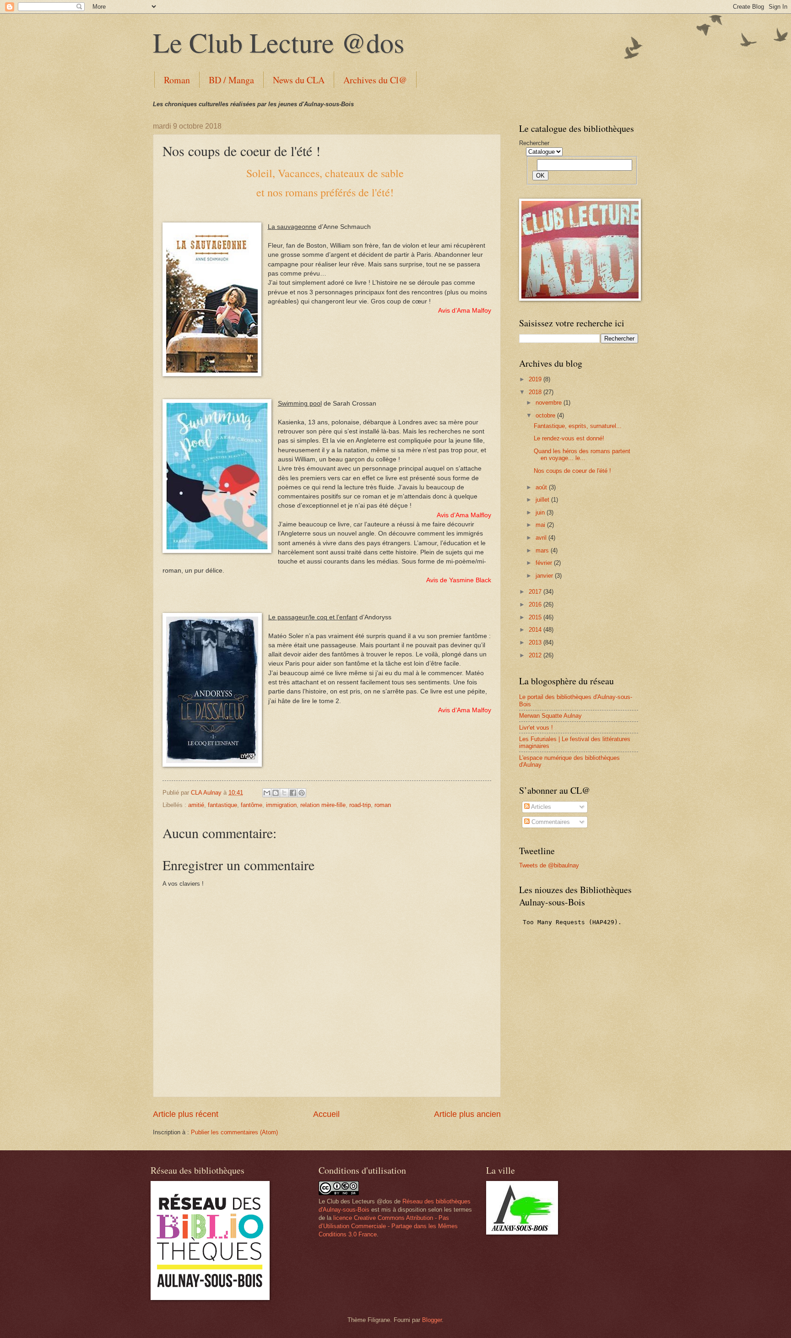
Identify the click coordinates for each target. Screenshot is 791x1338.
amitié (196, 805)
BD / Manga (231, 80)
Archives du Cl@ (375, 80)
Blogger (432, 1319)
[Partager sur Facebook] (293, 792)
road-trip (360, 805)
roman (382, 805)
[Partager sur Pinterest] (301, 792)
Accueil (326, 1114)
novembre (549, 402)
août (542, 487)
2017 (536, 591)
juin (541, 512)
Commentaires (550, 821)
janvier (545, 575)
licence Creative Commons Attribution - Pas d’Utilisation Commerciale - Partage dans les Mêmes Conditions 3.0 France (388, 1226)
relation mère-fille (323, 805)
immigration (281, 805)
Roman (177, 80)
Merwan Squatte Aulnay (550, 715)
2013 (536, 642)
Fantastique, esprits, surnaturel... (578, 426)
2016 (536, 604)
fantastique (222, 805)
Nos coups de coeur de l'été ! (572, 470)
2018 (536, 392)
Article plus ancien (467, 1114)
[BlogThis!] (275, 792)
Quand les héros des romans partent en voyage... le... (582, 454)
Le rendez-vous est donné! (569, 438)
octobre (546, 415)
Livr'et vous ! (536, 727)
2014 (536, 629)
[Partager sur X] (284, 792)
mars (543, 550)
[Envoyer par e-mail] (266, 792)
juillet (543, 499)
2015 (536, 617)
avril (542, 537)
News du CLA (299, 80)
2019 (536, 379)
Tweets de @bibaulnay (549, 865)
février (545, 562)
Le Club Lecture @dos (278, 42)
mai (541, 524)
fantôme (251, 805)
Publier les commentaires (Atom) (234, 1132)
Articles (540, 806)
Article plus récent (185, 1114)
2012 (536, 655)
